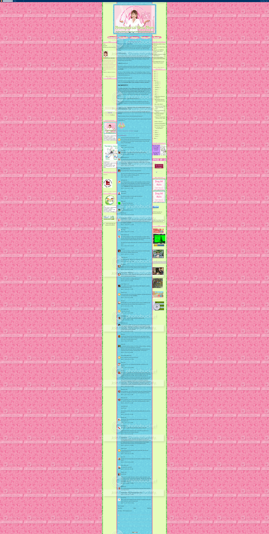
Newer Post (120, 508)
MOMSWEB (123, 316)
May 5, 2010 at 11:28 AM (127, 245)
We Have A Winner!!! (159, 121)
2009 (155, 138)
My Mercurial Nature (125, 218)
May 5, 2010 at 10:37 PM (127, 359)
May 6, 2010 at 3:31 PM (127, 422)
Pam (122, 249)
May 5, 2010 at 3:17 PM (127, 289)
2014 (155, 73)
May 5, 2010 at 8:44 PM (127, 319)
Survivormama (124, 309)
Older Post (149, 508)
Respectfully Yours (124, 168)
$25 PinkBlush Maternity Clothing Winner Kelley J (159, 55)
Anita (122, 344)
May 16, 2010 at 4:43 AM (127, 502)
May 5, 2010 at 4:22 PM (127, 297)
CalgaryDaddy (124, 227)
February (157, 134)
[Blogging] (159, 232)
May (156, 94)
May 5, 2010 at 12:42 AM (127, 147)
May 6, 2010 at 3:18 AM (127, 414)
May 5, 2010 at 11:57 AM (127, 261)
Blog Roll (105, 45)
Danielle (122, 417)
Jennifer (122, 191)
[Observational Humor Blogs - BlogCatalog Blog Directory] (159, 221)
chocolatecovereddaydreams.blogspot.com (129, 137)
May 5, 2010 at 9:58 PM (127, 341)
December (157, 82)
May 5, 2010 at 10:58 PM (127, 386)
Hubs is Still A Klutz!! (159, 104)
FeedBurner (112, 115)
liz (121, 208)
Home (104, 44)
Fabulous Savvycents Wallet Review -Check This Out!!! (160, 107)
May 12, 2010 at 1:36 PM (127, 483)
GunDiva (122, 472)
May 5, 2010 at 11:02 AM (127, 214)
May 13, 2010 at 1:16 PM (127, 494)
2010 (155, 80)
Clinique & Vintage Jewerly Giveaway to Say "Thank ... (160, 118)
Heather (122, 486)
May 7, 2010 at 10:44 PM (127, 462)
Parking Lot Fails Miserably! (125, 44)
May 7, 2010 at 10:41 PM (127, 453)
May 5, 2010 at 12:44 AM (127, 154)
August (156, 89)
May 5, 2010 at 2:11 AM (127, 188)
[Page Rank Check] (135, 532)
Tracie (122, 362)
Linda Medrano (124, 284)
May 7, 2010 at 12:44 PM (127, 445)
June (156, 93)
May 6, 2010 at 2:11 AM (127, 394)
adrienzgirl (123, 180)
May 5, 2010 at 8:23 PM (127, 312)
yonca (122, 150)
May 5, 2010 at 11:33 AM (127, 254)
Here (134, 48)
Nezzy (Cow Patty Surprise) (126, 272)
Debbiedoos (123, 323)
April (156, 130)
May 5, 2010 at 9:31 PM (127, 331)
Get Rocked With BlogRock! (160, 123)
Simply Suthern (124, 234)
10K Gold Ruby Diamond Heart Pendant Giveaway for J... (160, 101)
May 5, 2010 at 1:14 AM (127, 177)
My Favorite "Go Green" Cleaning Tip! (159, 114)
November (157, 83)
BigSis (122, 201)
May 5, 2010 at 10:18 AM (127, 205)
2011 (155, 78)
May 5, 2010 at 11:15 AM (127, 231)
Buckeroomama (124, 157)
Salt (122, 300)
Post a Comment (121, 506)
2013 (155, 75)
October (156, 85)
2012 (155, 76)
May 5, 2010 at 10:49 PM (127, 367)
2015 (155, 71)
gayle (122, 456)
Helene (122, 264)
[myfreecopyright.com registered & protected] (159, 213)
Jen (121, 370)
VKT (122, 334)
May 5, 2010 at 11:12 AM (127, 224)
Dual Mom (123, 425)
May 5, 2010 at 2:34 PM (127, 280)
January (156, 136)
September (157, 87)
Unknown (123, 292)
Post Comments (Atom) (127, 510)
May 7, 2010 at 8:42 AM (127, 434)
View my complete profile (109, 72)
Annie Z (122, 497)
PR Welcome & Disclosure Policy (109, 47)
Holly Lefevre (123, 465)
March (156, 132)
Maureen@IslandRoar (125, 355)
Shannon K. (123, 389)
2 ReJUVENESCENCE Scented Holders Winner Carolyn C (158, 62)
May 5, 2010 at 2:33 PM (127, 269)
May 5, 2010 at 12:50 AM (127, 165)
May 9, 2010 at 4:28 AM (127, 469)
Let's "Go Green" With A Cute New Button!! (159, 127)
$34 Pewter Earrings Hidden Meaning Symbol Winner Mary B (158, 59)
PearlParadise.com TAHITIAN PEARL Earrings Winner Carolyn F (158, 51)
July (156, 91)
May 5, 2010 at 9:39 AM (127, 198)
